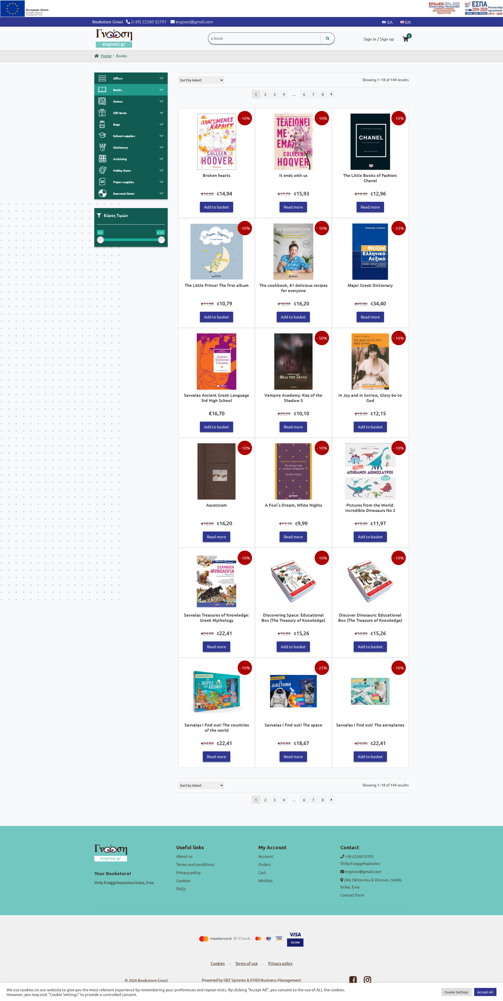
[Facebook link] (350, 981)
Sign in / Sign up (379, 38)
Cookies (183, 880)
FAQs (181, 888)
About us (184, 856)
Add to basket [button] (216, 206)
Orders (264, 864)
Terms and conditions (195, 864)
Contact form (352, 894)
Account (265, 856)
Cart (262, 872)
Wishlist (265, 880)
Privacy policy (188, 872)
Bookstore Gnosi (153, 980)
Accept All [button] (485, 992)
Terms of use (246, 963)
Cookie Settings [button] (456, 992)
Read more (293, 206)
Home (106, 55)
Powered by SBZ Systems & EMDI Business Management (251, 979)
